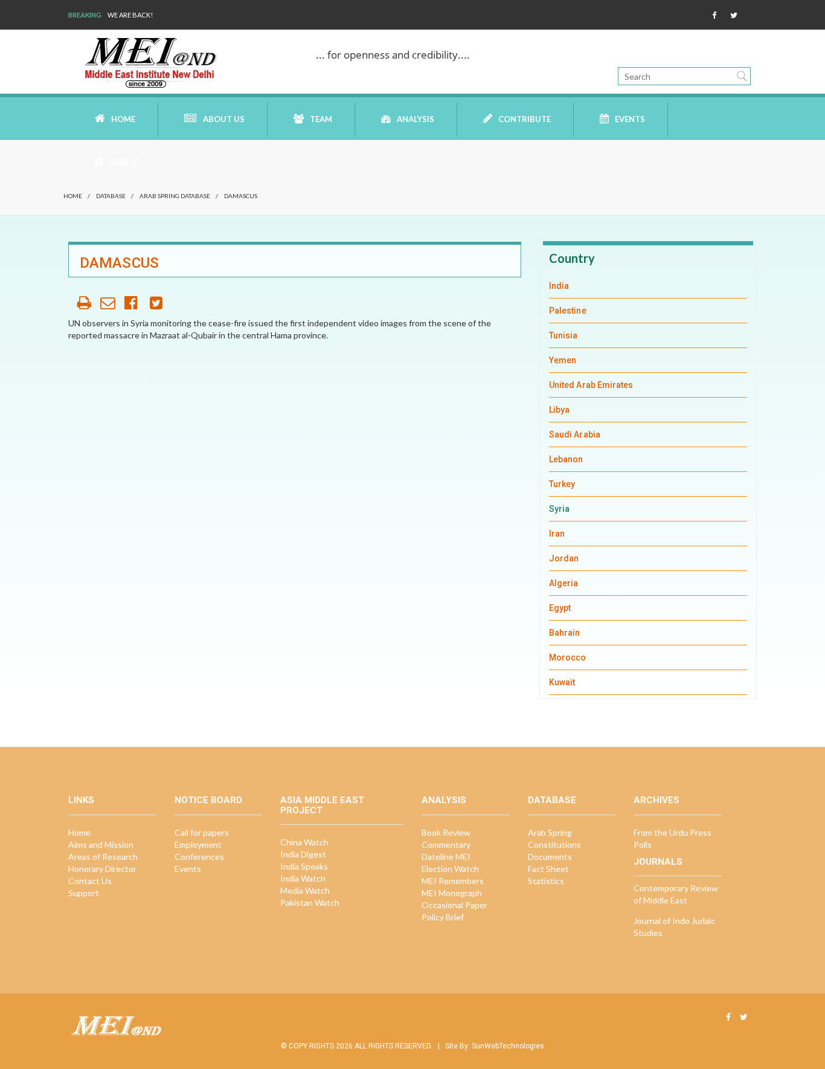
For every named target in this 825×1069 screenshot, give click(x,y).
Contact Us (90, 881)
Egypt (560, 608)
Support (83, 893)
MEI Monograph (452, 893)
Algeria (564, 583)
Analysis (415, 119)
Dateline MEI (446, 856)
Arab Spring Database (175, 195)
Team (321, 119)
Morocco (567, 657)
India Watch (303, 878)
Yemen (562, 360)
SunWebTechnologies (508, 1046)
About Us (224, 119)
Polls (643, 844)
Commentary (446, 844)
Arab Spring (550, 832)
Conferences (199, 856)
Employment (198, 844)
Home (123, 119)
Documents (550, 856)
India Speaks (304, 866)
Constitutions (554, 844)
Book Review (446, 832)
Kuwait (562, 682)
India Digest (303, 854)
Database (111, 195)
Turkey (562, 484)
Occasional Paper (454, 905)
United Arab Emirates (591, 385)
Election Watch (450, 869)
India (559, 286)
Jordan (564, 558)
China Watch (304, 842)
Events (630, 119)
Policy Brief (443, 917)
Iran (557, 533)
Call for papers (202, 832)
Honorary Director (102, 869)
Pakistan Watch (309, 902)
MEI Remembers (453, 881)
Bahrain (564, 633)
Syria (559, 509)
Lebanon (566, 459)
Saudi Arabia (574, 434)
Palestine (567, 310)
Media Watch (305, 890)
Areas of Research (103, 856)
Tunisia (563, 335)
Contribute (524, 119)
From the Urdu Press (672, 832)
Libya (559, 410)
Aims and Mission (100, 844)
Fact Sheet (548, 869)
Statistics (546, 881)
